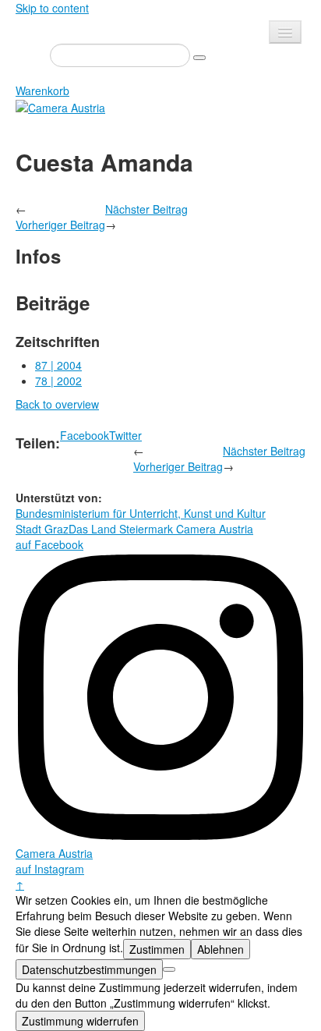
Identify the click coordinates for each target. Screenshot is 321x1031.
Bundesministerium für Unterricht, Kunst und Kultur (141, 513)
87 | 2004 (58, 365)
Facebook (84, 435)
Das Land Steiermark (121, 529)
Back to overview (57, 404)
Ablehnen (220, 949)
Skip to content (52, 8)
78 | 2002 (58, 380)
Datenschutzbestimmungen (89, 969)
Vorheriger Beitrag (60, 224)
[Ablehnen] (169, 969)
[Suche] (199, 57)
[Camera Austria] (60, 106)
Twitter (125, 435)
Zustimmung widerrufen (80, 1021)
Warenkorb (42, 90)
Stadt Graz (42, 529)
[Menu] (285, 32)
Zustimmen (157, 949)
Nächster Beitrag (146, 209)
